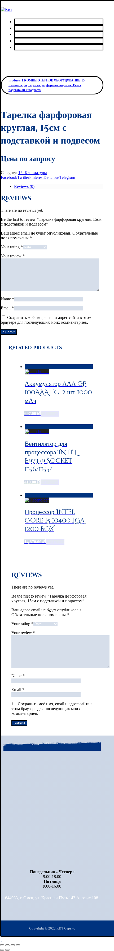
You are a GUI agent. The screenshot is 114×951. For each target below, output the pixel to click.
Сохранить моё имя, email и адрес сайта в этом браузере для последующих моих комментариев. (46, 320)
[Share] (7, 945)
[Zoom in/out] (18, 945)
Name (7, 299)
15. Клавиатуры (32, 172)
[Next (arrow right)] (7, 950)
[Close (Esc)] (2, 945)
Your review (13, 256)
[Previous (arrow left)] (2, 950)
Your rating (12, 247)
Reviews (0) (24, 186)
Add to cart (49, 414)
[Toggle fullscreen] (13, 945)
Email (7, 308)
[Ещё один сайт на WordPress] (6, 9)
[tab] (58, 186)
